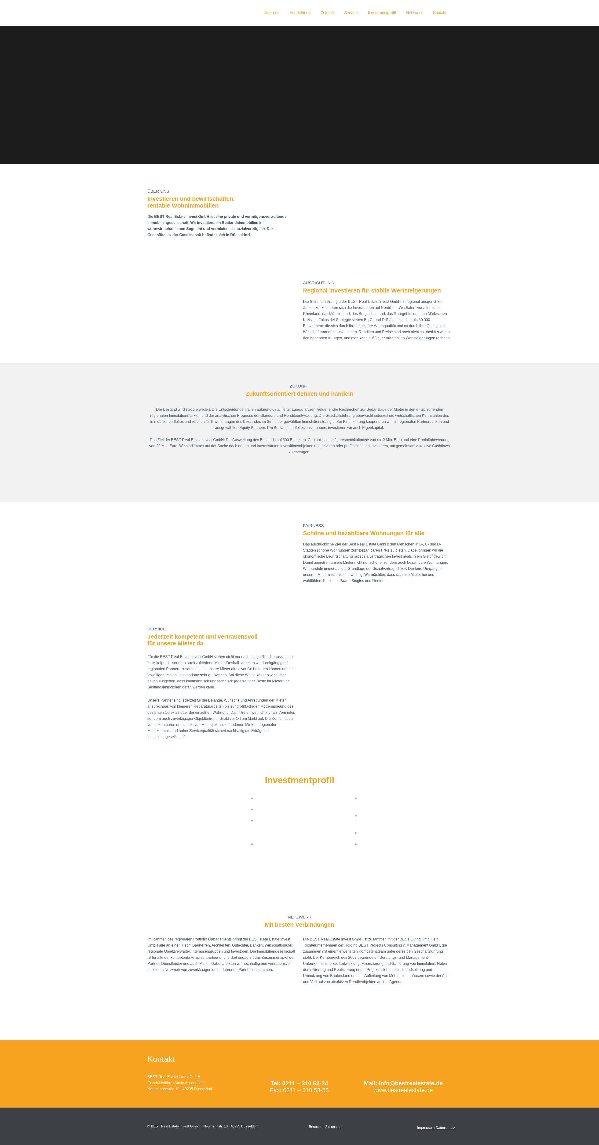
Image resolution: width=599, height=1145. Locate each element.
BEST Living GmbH (416, 939)
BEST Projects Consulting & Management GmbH (399, 945)
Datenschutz (445, 1128)
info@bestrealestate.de (411, 1083)
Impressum (426, 1128)
